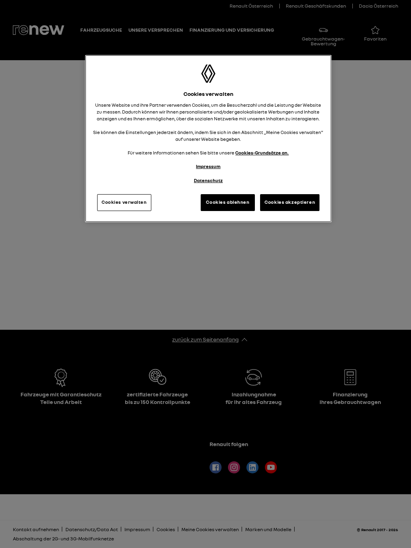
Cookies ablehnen (227, 202)
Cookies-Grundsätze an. (262, 153)
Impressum (208, 166)
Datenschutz (208, 180)
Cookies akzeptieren (290, 202)
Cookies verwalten (124, 202)
